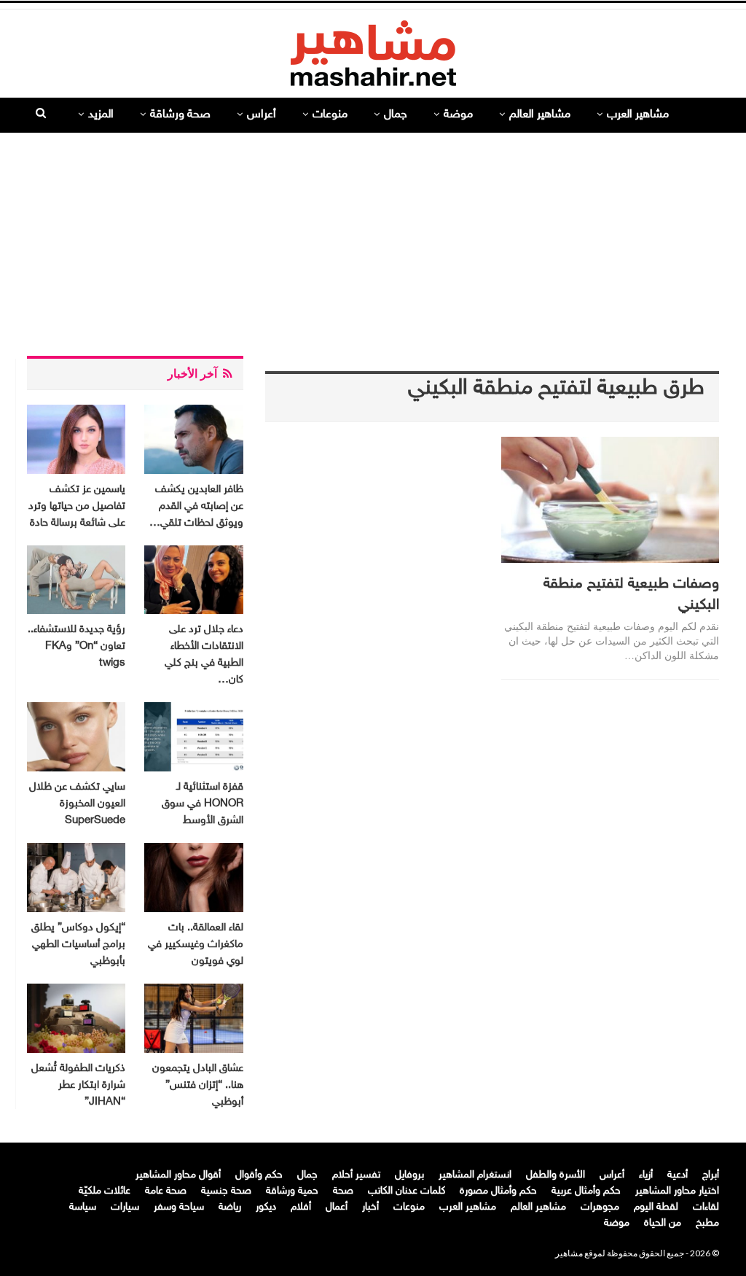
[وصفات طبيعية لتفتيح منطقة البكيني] (610, 500)
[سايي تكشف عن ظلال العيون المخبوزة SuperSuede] (76, 736)
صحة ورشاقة (180, 115)
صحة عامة (165, 1191)
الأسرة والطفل (555, 1175)
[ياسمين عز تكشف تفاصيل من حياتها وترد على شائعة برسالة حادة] (76, 439)
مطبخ (707, 1223)
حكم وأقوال (259, 1175)
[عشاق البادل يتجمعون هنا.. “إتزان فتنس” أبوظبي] (193, 1018)
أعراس (261, 115)
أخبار (370, 1207)
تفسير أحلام (356, 1175)
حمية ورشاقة (292, 1191)
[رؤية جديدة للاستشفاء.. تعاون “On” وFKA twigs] (76, 580)
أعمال (337, 1207)
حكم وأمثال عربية (586, 1191)
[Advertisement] (373, 238)
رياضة (230, 1207)
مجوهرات (600, 1207)
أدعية (677, 1175)
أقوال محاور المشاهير (178, 1175)
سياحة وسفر (179, 1207)
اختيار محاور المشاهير (677, 1191)
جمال (395, 115)
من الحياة (662, 1223)
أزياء (646, 1175)
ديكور (266, 1207)
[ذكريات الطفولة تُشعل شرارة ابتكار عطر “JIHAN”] (76, 1018)
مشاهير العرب (638, 115)
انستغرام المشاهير (475, 1175)
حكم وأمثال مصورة (498, 1191)
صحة (343, 1191)
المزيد (101, 115)
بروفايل (409, 1175)
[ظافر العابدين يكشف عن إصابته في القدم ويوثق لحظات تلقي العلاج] (193, 439)
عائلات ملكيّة (104, 1191)
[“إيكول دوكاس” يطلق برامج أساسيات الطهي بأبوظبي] (76, 877)
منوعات (330, 115)
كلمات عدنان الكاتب (406, 1191)
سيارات (125, 1207)
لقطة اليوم (656, 1207)
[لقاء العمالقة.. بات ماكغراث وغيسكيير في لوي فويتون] (193, 877)
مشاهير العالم (539, 115)
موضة (458, 115)
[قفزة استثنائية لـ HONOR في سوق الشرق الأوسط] (193, 736)
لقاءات (706, 1207)
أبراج (710, 1175)
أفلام (301, 1207)
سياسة (82, 1207)
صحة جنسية (226, 1191)
